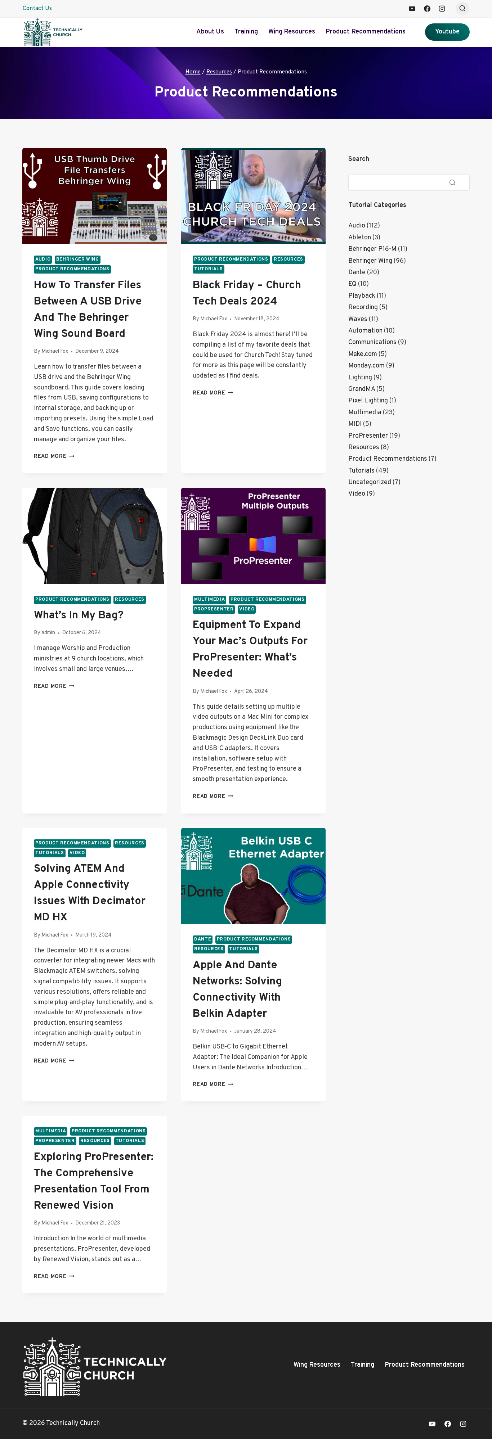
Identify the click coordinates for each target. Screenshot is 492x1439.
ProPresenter (214, 609)
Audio (42, 259)
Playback (361, 296)
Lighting (360, 378)
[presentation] (94, 196)
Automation (365, 331)
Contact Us (37, 8)
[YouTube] (412, 8)
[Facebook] (427, 8)
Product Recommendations (366, 32)
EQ (352, 284)
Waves (357, 319)
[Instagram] (441, 8)
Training (246, 32)
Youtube (447, 32)
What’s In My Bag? (79, 615)
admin (48, 633)
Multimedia (209, 600)
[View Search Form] (462, 8)
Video (246, 609)
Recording (363, 307)
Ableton (359, 238)
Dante (202, 939)
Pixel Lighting (368, 401)
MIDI (355, 424)
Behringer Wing (77, 259)
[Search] (452, 182)
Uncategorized (369, 482)
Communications (372, 342)
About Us (210, 32)
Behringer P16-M (372, 249)
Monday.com (366, 366)
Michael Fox (54, 351)
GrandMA (361, 389)
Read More (54, 456)
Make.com (362, 354)
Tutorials (208, 269)
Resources (288, 259)
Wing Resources (291, 32)
